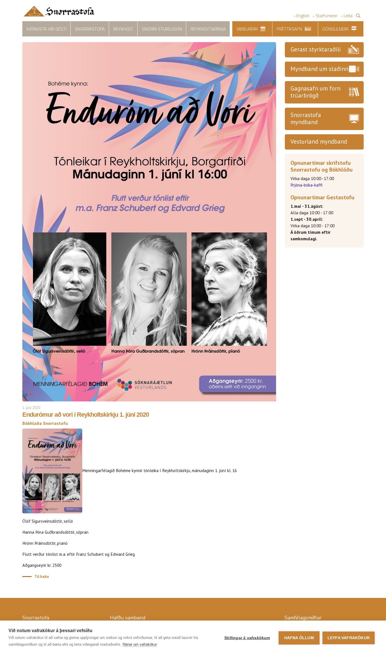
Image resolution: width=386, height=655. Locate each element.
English (302, 15)
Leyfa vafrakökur (349, 638)
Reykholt (123, 28)
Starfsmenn (326, 15)
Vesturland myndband (318, 141)
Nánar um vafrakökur (140, 644)
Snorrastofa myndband (305, 118)
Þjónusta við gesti (46, 28)
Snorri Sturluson (162, 28)
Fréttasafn (289, 28)
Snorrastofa (90, 28)
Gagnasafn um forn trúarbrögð (315, 92)
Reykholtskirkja (208, 28)
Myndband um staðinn (319, 69)
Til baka (41, 576)
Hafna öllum (299, 638)
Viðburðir (247, 28)
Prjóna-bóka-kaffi (306, 185)
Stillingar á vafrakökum (247, 638)
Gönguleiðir (335, 28)
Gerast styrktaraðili (315, 49)
